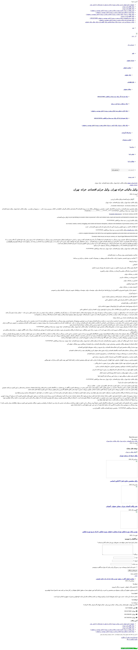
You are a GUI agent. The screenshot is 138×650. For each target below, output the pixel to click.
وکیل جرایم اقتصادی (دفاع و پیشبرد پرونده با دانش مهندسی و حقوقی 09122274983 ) (112, 18)
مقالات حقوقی (127, 89)
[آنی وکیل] (134, 36)
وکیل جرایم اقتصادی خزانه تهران (128, 441)
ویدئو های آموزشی (126, 132)
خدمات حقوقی (130, 60)
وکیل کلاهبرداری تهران (128, 6)
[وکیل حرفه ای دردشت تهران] (131, 452)
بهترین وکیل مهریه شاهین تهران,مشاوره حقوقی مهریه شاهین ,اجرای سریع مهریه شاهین (109, 532)
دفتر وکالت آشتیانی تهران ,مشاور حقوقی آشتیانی (121, 506)
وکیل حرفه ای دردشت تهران (128, 456)
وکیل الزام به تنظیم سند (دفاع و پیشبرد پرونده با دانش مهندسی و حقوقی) (115, 12)
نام (136, 557)
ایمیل (135, 561)
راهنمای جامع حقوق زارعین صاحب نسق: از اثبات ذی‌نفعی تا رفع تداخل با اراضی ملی (112, 4)
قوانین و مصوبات (127, 140)
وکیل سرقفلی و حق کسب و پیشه (119, 103)
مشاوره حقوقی (127, 67)
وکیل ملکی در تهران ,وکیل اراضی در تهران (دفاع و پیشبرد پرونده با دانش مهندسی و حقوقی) (110, 14)
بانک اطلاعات (131, 82)
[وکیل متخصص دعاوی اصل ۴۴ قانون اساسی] (121, 477)
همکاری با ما (131, 161)
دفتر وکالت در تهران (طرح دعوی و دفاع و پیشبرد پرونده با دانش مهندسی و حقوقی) (112, 10)
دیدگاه (135, 554)
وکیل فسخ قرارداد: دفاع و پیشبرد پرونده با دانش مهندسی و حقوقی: (116, 20)
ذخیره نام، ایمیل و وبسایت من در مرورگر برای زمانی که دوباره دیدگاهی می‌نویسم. (113, 567)
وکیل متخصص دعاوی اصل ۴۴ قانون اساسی (123, 481)
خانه (133, 53)
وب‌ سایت (134, 564)
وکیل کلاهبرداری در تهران (127, 16)
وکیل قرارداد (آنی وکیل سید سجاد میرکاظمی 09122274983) (113, 96)
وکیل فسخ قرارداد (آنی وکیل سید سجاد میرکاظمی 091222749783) (111, 118)
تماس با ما (131, 154)
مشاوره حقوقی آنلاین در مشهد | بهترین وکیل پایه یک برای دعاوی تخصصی (115, 579)
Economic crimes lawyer (115, 214)
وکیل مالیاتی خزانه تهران (112, 441)
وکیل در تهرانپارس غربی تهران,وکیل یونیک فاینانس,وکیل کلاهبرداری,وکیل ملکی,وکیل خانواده (109, 22)
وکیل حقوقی (128, 75)
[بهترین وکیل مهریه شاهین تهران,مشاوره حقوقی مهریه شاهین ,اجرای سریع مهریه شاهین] (128, 528)
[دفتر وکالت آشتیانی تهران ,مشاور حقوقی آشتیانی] (129, 502)
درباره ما (132, 147)
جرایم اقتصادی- (130, 230)
